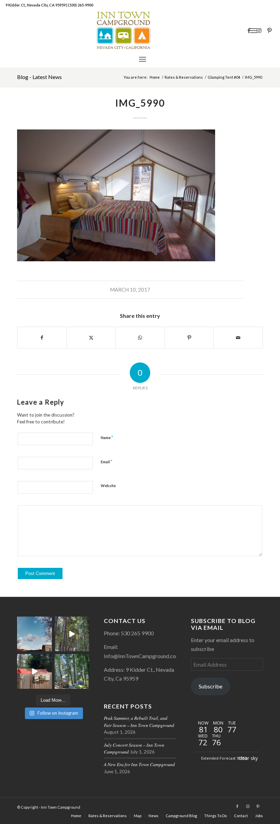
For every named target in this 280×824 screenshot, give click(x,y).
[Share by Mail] (238, 337)
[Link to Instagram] (259, 30)
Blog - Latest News (39, 77)
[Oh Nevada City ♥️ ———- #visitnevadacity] (34, 634)
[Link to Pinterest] (269, 30)
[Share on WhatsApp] (140, 337)
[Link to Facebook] (249, 30)
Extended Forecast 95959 (224, 758)
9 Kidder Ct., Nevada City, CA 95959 (35, 5)
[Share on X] (91, 337)
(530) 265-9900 (80, 5)
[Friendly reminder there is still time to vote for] (72, 671)
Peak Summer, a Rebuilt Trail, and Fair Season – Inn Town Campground (139, 721)
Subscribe (210, 686)
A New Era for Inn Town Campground (139, 764)
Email (106, 461)
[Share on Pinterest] (189, 337)
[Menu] (142, 59)
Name (107, 437)
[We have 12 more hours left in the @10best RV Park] (72, 634)
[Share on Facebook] (42, 337)
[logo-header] (140, 30)
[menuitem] (142, 59)
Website (108, 485)
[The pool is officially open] (34, 671)
